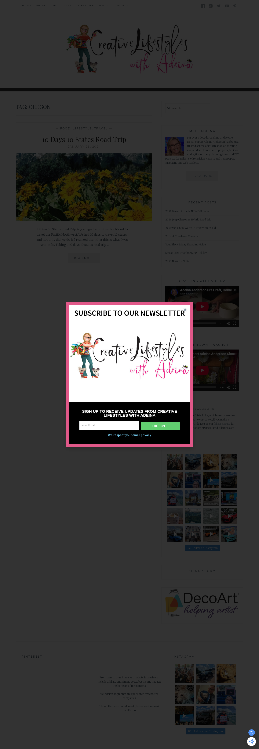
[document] (129, 374)
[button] (185, 310)
